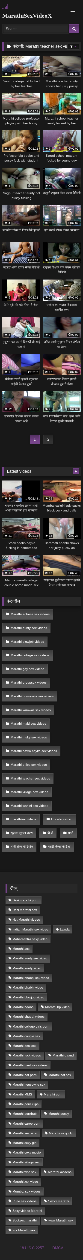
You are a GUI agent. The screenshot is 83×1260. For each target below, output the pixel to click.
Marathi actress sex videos (30, 614)
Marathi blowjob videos (27, 641)
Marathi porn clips (25, 1104)
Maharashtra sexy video (29, 939)
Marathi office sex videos (29, 764)
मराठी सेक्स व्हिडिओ (59, 846)
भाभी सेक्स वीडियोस (22, 846)
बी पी (50, 833)
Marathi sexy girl (24, 1143)
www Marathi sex (60, 1220)
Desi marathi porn (25, 900)
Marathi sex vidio (24, 1133)
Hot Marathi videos (26, 919)
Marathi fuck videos (26, 1055)
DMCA (57, 1248)
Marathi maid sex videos (28, 723)
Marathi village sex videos (29, 792)
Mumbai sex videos (26, 1191)
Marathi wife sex (24, 1172)
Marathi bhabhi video (27, 987)
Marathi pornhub (24, 1113)
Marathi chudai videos (28, 1016)
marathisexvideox (23, 819)
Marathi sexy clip (61, 1133)
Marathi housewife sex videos (32, 696)
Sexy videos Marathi (27, 1211)
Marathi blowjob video (28, 997)
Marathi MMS (22, 1094)
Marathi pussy (58, 1113)
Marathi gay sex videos (27, 669)
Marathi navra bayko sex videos (34, 751)
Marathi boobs (22, 1007)
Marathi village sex (26, 1162)
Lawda (65, 929)
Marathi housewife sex (28, 1084)
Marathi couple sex (26, 1036)
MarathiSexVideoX (27, 15)
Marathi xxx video (25, 1181)
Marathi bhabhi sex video (30, 978)
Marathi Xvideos (59, 1172)
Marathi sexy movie (26, 1152)
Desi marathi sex (24, 910)
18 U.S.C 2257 (32, 1248)
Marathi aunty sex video (29, 958)
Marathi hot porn (24, 1075)
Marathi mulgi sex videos (29, 737)
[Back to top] (69, 1246)
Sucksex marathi (24, 1220)
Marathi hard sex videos (29, 1065)
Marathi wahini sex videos (29, 805)
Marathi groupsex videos (29, 682)
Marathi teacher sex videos (30, 778)
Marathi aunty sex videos (29, 628)
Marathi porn (53, 1094)
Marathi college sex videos (30, 655)
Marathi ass (21, 948)
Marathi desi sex (24, 1046)
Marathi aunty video (26, 968)
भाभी (70, 833)
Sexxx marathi (58, 1201)
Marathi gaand (63, 1055)
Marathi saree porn (26, 1123)
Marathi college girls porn (30, 1026)
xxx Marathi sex (23, 1230)
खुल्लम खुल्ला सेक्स (22, 833)
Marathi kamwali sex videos (31, 710)
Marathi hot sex (59, 1075)
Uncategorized (61, 819)
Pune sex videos (24, 1201)
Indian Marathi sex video (30, 929)
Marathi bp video (57, 1007)
